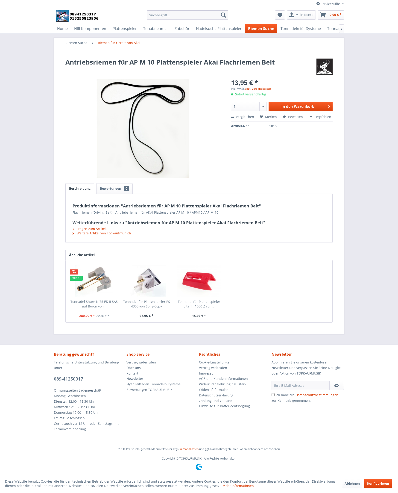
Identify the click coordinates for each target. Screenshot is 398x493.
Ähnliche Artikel (82, 255)
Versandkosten (189, 449)
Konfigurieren (378, 483)
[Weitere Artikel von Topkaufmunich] (324, 67)
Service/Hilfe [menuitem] (330, 4)
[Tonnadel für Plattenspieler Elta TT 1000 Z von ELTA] (199, 281)
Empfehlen (322, 117)
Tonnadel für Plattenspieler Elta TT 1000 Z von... (199, 303)
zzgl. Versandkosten (258, 89)
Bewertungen (113, 188)
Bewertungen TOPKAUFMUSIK (149, 389)
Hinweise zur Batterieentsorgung (224, 406)
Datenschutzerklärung (216, 395)
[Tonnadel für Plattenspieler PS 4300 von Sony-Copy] (147, 281)
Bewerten (295, 117)
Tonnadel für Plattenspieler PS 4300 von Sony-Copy (146, 303)
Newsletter (134, 378)
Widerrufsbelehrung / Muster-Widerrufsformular (222, 387)
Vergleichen (244, 117)
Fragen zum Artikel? (91, 229)
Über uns (133, 368)
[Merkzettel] (280, 15)
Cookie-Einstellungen (215, 362)
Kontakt (132, 373)
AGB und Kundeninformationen (223, 378)
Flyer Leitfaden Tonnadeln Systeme (153, 384)
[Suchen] (223, 15)
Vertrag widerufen (213, 368)
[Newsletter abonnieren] (336, 385)
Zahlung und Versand (215, 401)
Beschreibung (80, 188)
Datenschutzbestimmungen (317, 395)
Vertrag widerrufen (141, 362)
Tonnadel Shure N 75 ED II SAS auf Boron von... (94, 303)
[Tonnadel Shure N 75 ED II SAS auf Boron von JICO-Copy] (94, 281)
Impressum (208, 373)
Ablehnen (352, 483)
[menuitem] (187, 15)
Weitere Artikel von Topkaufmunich (103, 233)
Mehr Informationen (238, 486)
